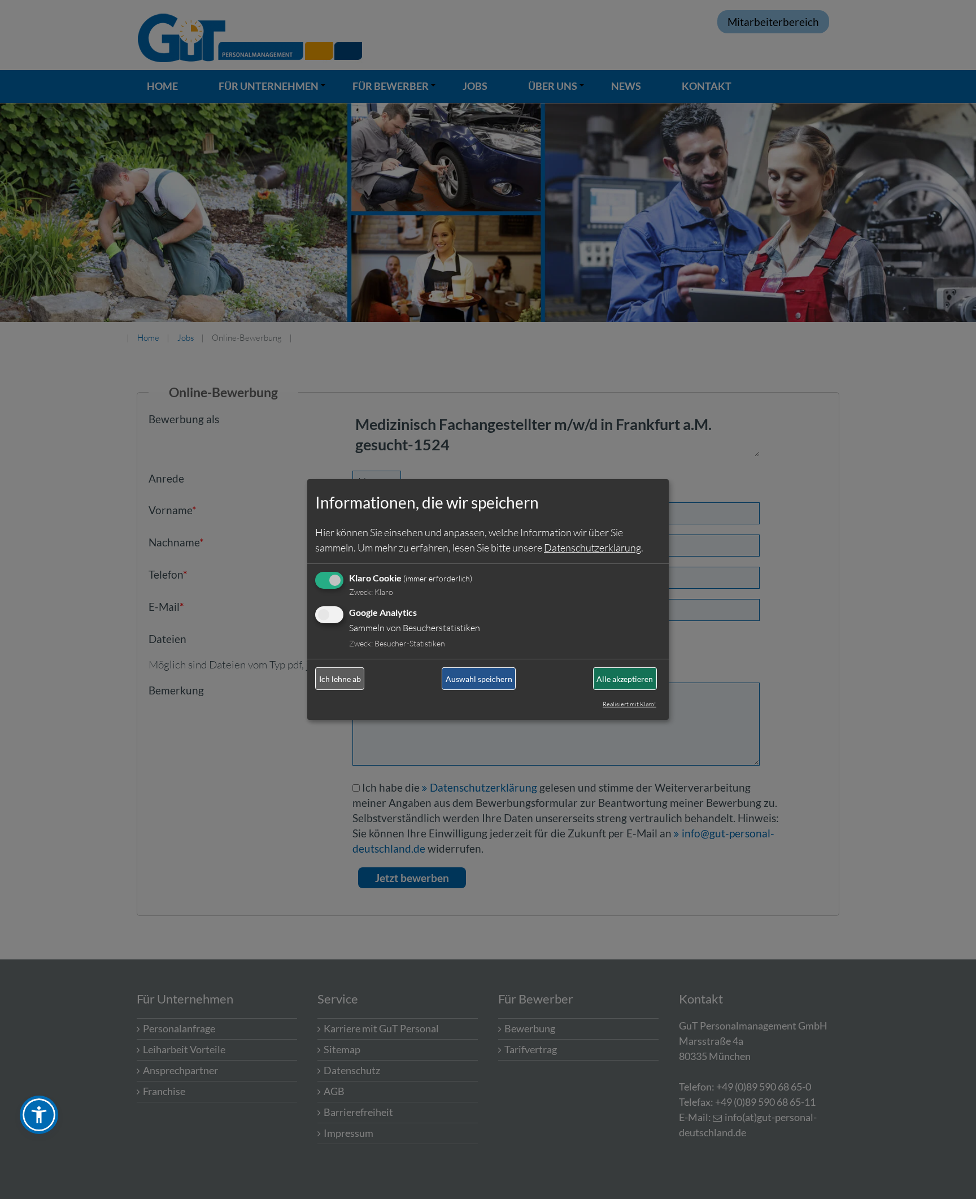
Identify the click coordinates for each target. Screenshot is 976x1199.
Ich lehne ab (340, 679)
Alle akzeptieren (624, 679)
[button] (39, 1114)
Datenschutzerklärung (592, 547)
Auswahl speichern (479, 679)
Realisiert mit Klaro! (629, 704)
